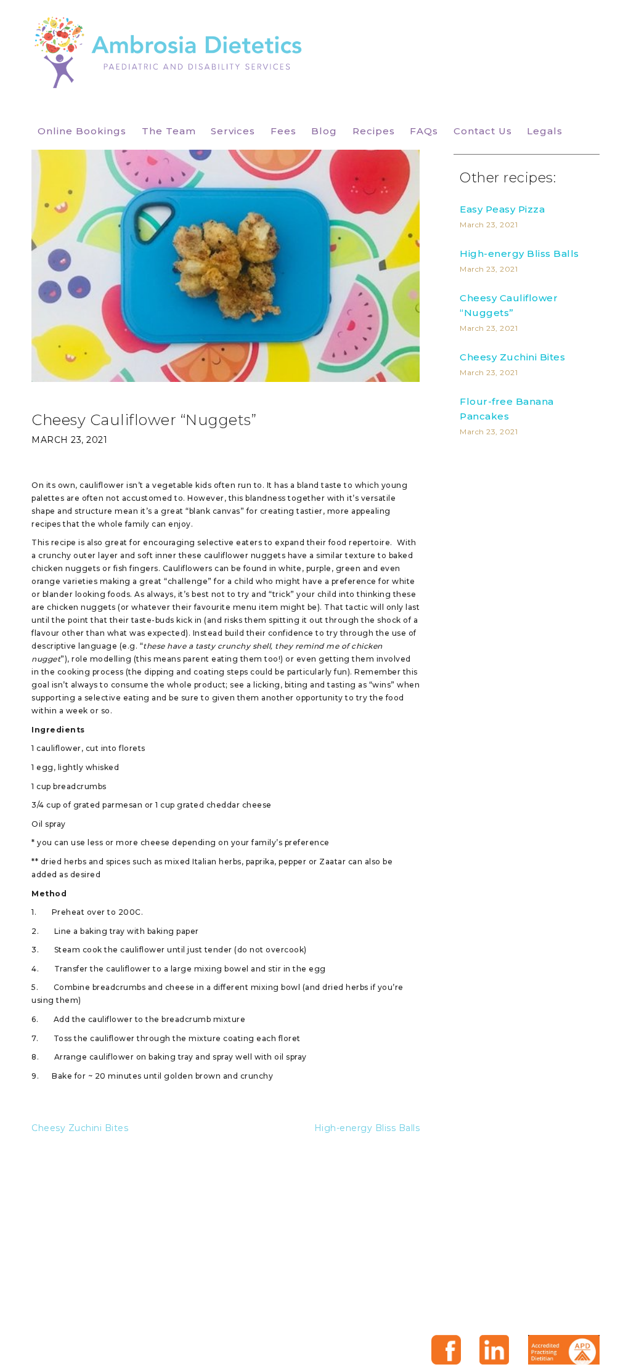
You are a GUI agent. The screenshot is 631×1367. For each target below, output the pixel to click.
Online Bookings (82, 131)
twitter (494, 1350)
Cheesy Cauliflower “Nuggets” (509, 305)
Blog (324, 131)
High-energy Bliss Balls (367, 1128)
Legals (545, 131)
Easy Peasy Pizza (502, 209)
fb (446, 1350)
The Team (169, 131)
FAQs (424, 131)
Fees (283, 131)
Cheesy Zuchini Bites (79, 1128)
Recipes (373, 131)
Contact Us (483, 131)
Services (233, 131)
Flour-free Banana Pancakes (507, 408)
